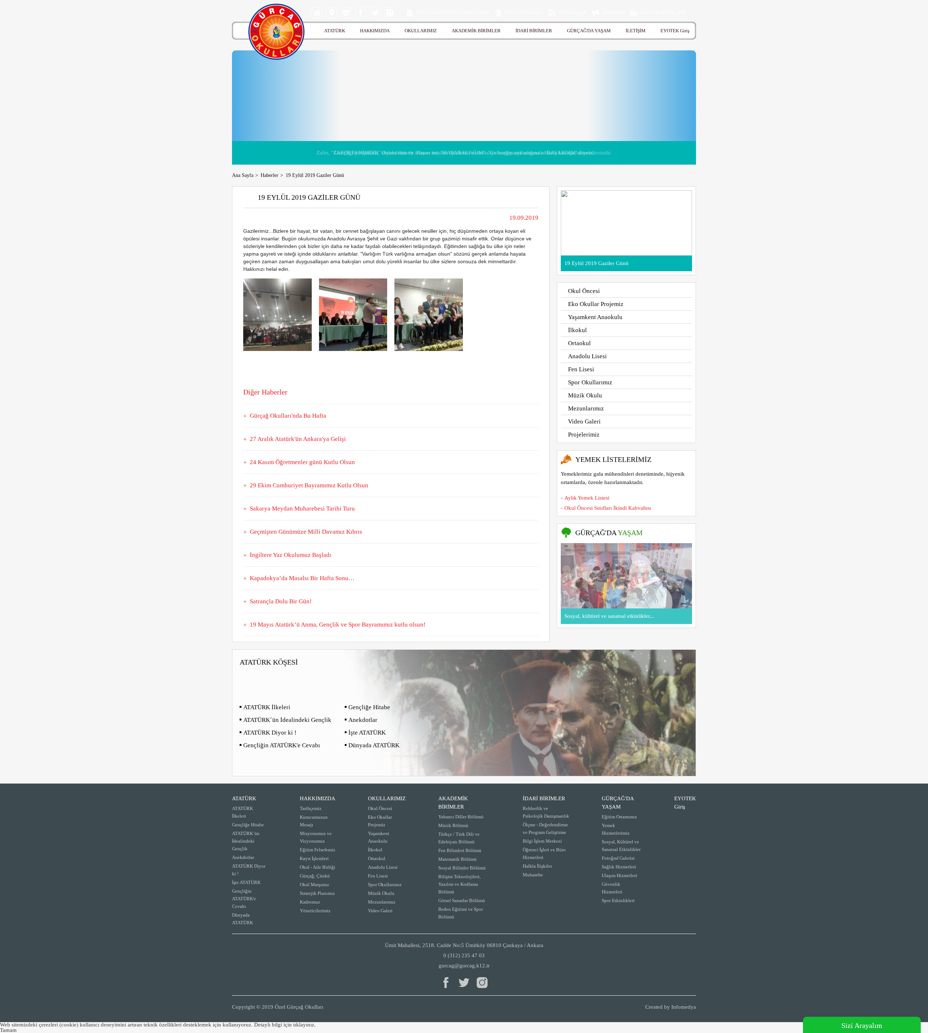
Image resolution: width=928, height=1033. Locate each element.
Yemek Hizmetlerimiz (616, 829)
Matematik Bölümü (457, 859)
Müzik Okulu (585, 395)
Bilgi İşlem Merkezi (542, 841)
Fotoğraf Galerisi (618, 858)
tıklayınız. (304, 1025)
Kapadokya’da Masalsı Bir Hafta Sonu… (302, 578)
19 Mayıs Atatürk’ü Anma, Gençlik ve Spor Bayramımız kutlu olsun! (338, 624)
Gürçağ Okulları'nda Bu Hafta (288, 415)
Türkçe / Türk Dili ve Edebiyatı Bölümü (459, 837)
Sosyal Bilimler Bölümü (462, 868)
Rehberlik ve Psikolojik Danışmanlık (546, 812)
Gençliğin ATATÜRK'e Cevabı (281, 745)
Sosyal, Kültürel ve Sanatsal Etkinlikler (621, 845)
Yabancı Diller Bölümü (461, 816)
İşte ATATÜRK (367, 732)
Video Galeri (584, 421)
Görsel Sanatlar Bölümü (461, 900)
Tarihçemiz (311, 808)
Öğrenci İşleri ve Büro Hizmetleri (544, 853)
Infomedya (683, 1007)
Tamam (8, 1030)
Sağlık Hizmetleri (619, 866)
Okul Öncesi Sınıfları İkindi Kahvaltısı (607, 508)
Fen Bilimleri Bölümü (459, 850)
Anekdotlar (362, 719)
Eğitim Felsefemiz (317, 849)
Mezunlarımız (586, 408)
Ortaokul (579, 343)
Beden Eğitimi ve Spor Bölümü (460, 913)
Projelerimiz (584, 434)
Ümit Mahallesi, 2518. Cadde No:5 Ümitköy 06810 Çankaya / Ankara (464, 945)
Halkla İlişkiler (537, 866)
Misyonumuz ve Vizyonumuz (316, 837)
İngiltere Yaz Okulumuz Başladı (290, 554)
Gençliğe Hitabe (369, 707)
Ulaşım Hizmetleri (619, 875)
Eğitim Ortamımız (619, 816)
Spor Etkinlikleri (618, 900)
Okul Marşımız (314, 884)
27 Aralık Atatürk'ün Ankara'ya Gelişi (298, 438)
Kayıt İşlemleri (314, 858)
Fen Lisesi (581, 369)
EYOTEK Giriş (674, 30)
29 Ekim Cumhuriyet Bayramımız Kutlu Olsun (309, 485)
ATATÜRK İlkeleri (266, 707)
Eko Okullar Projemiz (596, 304)
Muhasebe (533, 874)
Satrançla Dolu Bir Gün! (281, 601)
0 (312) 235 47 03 (464, 955)
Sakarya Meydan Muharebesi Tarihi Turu (302, 508)
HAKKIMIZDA (375, 30)
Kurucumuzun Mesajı (314, 820)
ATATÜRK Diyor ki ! (270, 732)
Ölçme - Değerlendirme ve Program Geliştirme (545, 828)
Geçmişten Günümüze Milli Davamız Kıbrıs (306, 531)
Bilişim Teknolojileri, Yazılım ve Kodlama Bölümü (459, 884)
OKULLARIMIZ (421, 30)
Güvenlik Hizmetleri (612, 887)
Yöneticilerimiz (315, 910)
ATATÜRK (334, 30)
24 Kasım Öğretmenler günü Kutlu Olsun (302, 462)
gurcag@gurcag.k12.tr (464, 965)
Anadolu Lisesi (587, 356)
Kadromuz (310, 902)
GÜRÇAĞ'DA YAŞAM (589, 30)
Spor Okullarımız (590, 382)
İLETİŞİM (636, 30)
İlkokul (577, 330)
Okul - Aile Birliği (317, 867)
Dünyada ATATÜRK (373, 745)
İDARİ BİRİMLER (533, 30)
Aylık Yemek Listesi (586, 498)
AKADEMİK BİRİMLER (476, 30)
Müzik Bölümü (453, 825)
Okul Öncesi (584, 291)
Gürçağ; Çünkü (315, 876)
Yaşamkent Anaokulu (595, 317)
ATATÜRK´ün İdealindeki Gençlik (287, 719)
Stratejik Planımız (317, 893)
